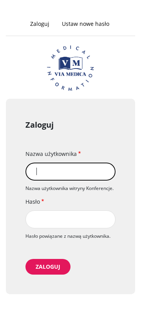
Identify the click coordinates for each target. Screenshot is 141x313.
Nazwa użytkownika (51, 153)
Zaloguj (42, 24)
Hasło (32, 201)
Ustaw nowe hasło (85, 23)
